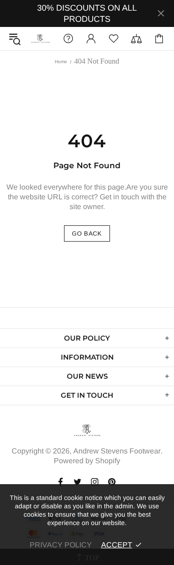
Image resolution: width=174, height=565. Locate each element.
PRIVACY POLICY (61, 545)
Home (61, 61)
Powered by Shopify (87, 461)
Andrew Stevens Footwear (40, 38)
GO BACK (87, 233)
